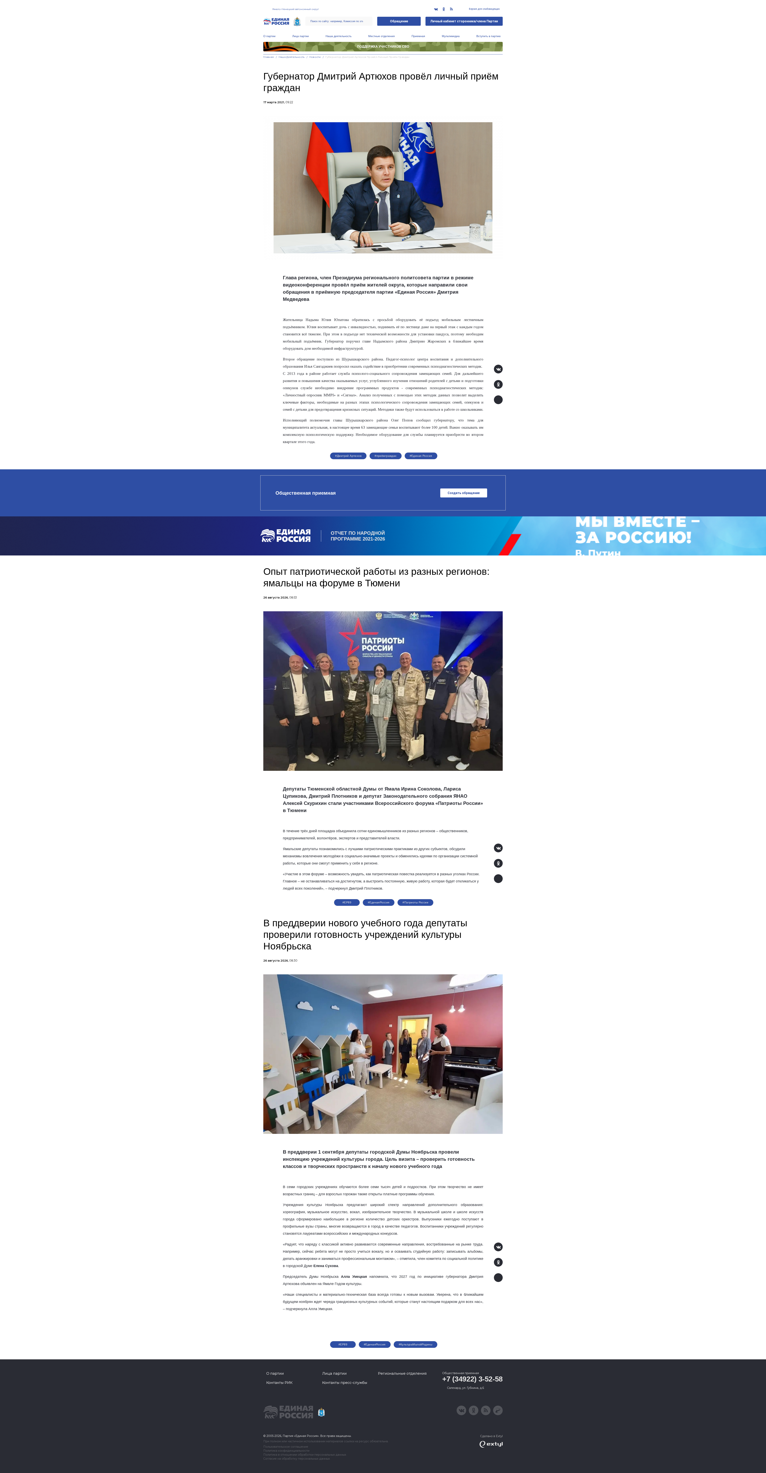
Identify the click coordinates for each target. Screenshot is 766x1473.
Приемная (418, 36)
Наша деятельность (338, 36)
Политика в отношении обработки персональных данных (304, 1454)
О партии (269, 36)
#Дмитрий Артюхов (348, 455)
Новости (315, 56)
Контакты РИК (279, 1382)
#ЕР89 (347, 902)
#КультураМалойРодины (415, 1344)
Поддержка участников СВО (383, 46)
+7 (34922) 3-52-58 (472, 1379)
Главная (268, 56)
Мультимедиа (451, 36)
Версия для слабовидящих (484, 9)
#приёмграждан (385, 455)
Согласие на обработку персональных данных (296, 1458)
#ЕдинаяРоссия (378, 902)
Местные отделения (381, 36)
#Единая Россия (421, 455)
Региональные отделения (402, 1373)
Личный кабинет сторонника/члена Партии (464, 21)
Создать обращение (464, 493)
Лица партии (300, 36)
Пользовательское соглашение (285, 1446)
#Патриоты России (415, 902)
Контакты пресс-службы (344, 1382)
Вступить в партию (488, 36)
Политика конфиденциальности (286, 1450)
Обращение (399, 21)
